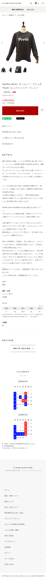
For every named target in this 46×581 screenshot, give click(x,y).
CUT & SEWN (20, 15)
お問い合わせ (9, 564)
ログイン (7, 553)
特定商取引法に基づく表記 (11, 132)
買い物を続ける (7, 144)
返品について (7, 126)
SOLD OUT (20, 111)
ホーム (4, 15)
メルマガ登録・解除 (11, 530)
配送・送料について (11, 496)
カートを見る (9, 558)
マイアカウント (9, 541)
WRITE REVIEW (21, 348)
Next (43, 42)
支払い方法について (11, 507)
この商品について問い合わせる (13, 138)
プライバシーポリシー (12, 518)
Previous (2, 42)
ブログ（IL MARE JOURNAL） (15, 524)
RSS (6, 536)
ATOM (11, 536)
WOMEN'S (11, 15)
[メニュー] (42, 3)
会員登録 (7, 547)
